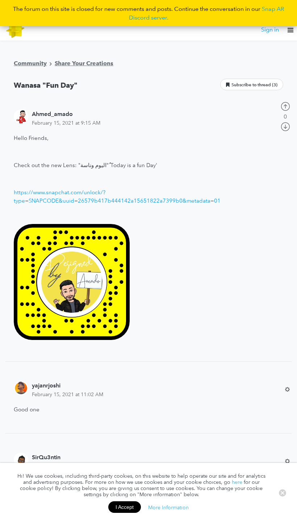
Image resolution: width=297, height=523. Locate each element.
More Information (168, 507)
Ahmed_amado (52, 113)
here (237, 482)
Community (30, 63)
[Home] (15, 30)
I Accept (125, 507)
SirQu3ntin (46, 457)
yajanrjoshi (46, 385)
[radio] (285, 105)
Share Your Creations (84, 63)
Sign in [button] (270, 29)
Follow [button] (251, 84)
